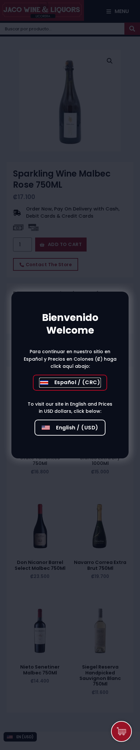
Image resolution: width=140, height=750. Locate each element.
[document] (70, 375)
